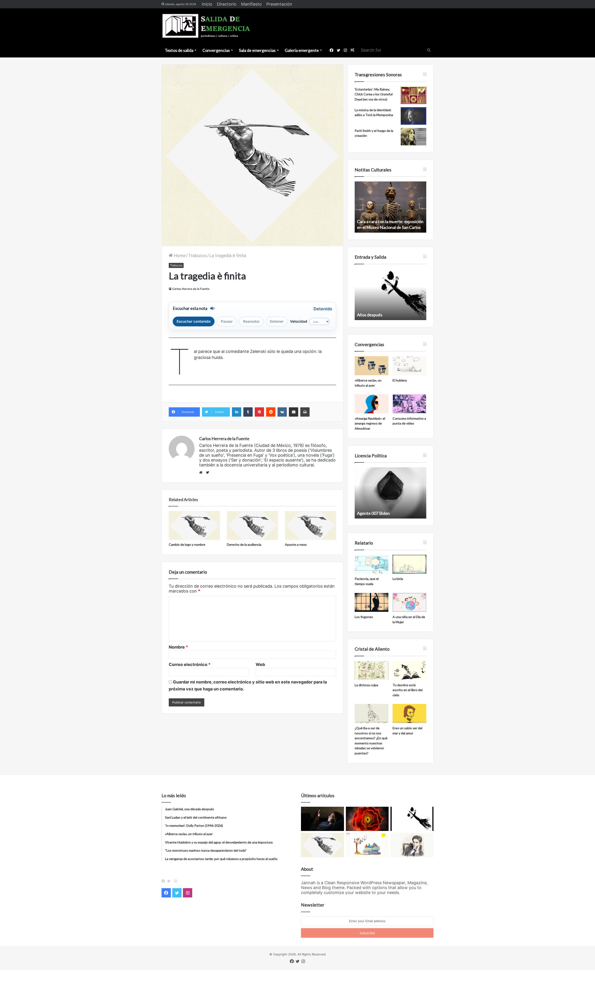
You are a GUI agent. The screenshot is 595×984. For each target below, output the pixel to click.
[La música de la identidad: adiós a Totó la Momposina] (413, 116)
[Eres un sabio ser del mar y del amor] (409, 713)
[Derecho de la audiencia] (252, 525)
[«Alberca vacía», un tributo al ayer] (371, 365)
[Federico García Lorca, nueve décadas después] (411, 845)
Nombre (178, 647)
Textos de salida (179, 50)
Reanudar (251, 321)
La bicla (398, 579)
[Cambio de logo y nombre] (194, 525)
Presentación (279, 4)
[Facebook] (164, 881)
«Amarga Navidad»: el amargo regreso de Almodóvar (370, 423)
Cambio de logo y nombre (187, 544)
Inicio (207, 4)
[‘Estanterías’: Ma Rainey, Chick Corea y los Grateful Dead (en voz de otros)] (413, 95)
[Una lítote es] (411, 819)
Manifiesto (251, 4)
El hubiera (400, 380)
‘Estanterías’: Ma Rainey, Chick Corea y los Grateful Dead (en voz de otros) (374, 94)
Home (179, 255)
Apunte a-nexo (296, 544)
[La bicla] (409, 564)
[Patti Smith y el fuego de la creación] (413, 136)
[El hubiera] (409, 365)
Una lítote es (368, 314)
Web (260, 664)
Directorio (226, 4)
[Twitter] (170, 881)
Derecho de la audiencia (244, 544)
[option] (390, 207)
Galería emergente (302, 50)
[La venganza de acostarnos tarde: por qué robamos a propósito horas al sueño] (322, 819)
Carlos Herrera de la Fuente (190, 289)
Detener (277, 321)
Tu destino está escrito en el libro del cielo (408, 690)
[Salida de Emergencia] (206, 26)
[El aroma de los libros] (367, 845)
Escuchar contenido (194, 321)
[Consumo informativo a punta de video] (409, 403)
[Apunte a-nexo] (310, 525)
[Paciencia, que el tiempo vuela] (371, 564)
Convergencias (216, 50)
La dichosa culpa (366, 685)
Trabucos (197, 255)
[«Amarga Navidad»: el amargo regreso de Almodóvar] (371, 403)
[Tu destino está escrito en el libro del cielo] (409, 670)
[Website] (202, 472)
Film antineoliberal (373, 513)
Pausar (227, 321)
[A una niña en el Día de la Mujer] (409, 602)
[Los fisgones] (371, 602)
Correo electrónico (190, 664)
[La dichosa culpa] (371, 670)
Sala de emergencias (257, 50)
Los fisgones (364, 617)
